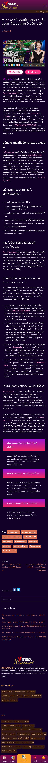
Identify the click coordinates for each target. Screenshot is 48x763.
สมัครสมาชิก (24, 761)
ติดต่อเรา (43, 761)
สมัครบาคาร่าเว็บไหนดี (20, 546)
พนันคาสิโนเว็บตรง (20, 541)
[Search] (43, 599)
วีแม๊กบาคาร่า (33, 541)
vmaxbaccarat (13, 532)
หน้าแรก (4, 761)
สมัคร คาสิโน (6, 546)
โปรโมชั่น (35, 761)
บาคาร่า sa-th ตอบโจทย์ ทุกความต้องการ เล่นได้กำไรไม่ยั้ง (23, 622)
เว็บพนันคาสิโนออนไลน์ (9, 551)
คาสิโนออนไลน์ (6, 31)
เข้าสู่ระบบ (13, 761)
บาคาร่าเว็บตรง (7, 541)
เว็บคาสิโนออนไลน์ (35, 546)
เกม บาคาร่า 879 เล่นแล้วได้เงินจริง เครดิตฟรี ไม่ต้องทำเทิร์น (24, 633)
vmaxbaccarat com (29, 532)
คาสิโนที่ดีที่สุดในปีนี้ (30, 537)
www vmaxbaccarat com (12, 537)
